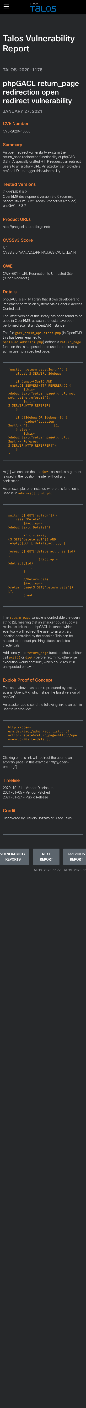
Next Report (46, 856)
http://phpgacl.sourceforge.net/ (26, 227)
